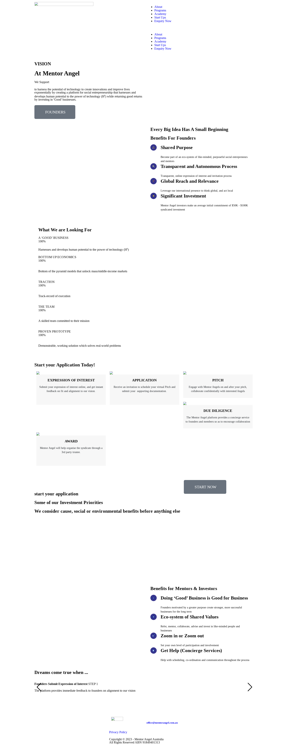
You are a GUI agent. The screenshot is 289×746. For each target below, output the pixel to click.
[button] (200, 28)
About (158, 6)
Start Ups (160, 17)
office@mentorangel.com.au (162, 722)
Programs (160, 10)
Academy (160, 14)
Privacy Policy (118, 732)
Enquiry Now (162, 21)
